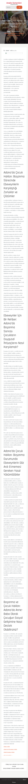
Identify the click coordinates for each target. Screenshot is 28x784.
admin (7, 50)
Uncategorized (7, 755)
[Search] (19, 7)
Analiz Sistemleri (14, 3)
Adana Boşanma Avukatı (9, 752)
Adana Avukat (7, 746)
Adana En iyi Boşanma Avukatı (10, 749)
